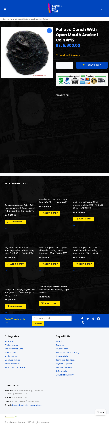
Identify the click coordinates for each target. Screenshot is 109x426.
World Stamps (11, 345)
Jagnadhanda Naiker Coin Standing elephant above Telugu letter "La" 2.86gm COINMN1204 (20, 250)
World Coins (10, 352)
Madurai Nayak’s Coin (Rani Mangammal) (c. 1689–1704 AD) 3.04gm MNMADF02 (88, 205)
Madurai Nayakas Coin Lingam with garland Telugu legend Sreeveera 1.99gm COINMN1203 (53, 250)
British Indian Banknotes (15, 367)
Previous (5, 52)
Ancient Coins (11, 356)
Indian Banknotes (12, 363)
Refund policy (62, 371)
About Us (60, 345)
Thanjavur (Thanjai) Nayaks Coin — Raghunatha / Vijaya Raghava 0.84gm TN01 (20, 292)
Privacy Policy (62, 348)
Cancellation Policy (65, 374)
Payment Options (64, 363)
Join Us (38, 323)
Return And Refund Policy (67, 352)
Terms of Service (64, 367)
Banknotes (9, 341)
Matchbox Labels (12, 360)
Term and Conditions (66, 360)
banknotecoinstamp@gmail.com (27, 405)
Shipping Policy (63, 356)
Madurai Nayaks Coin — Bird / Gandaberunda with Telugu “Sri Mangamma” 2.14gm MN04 (87, 250)
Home (5, 19)
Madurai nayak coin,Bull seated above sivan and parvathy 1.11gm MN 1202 (54, 289)
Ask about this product (70, 55)
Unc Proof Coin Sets (14, 348)
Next (49, 52)
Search (59, 341)
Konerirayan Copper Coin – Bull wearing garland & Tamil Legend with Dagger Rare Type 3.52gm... (20, 208)
